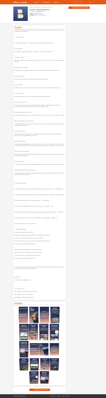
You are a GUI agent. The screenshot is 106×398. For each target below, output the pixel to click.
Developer (56, 2)
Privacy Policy (53, 396)
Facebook (59, 396)
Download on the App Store (80, 7)
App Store (36, 2)
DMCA (63, 396)
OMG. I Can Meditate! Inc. (37, 11)
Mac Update (22, 396)
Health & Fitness (36, 7)
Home (31, 7)
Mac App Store (46, 2)
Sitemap (68, 396)
